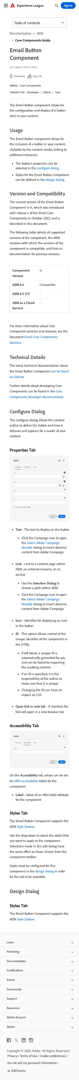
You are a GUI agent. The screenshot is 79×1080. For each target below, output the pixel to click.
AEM (40, 33)
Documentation (20, 33)
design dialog (44, 871)
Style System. (26, 826)
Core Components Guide (32, 40)
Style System (25, 919)
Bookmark (19, 76)
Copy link (37, 76)
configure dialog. (48, 168)
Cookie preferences (53, 1056)
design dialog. (55, 179)
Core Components (30, 85)
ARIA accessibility (26, 781)
